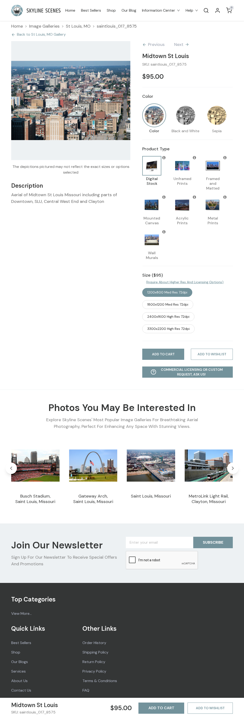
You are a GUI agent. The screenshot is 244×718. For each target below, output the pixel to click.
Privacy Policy (94, 671)
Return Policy (93, 661)
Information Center (158, 10)
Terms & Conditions (99, 680)
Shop (111, 10)
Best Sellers (91, 10)
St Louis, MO (78, 26)
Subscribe (213, 542)
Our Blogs (19, 661)
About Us (19, 680)
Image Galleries (44, 26)
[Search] (206, 10)
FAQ (85, 690)
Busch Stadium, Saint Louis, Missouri (35, 498)
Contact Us (21, 690)
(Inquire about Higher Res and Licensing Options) (185, 282)
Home (70, 10)
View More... (21, 613)
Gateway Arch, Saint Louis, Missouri (93, 498)
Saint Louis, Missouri (151, 496)
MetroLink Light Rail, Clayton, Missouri (209, 498)
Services (18, 671)
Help (189, 10)
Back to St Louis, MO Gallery (41, 34)
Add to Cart (161, 707)
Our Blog (129, 10)
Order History (94, 642)
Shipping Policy (95, 652)
